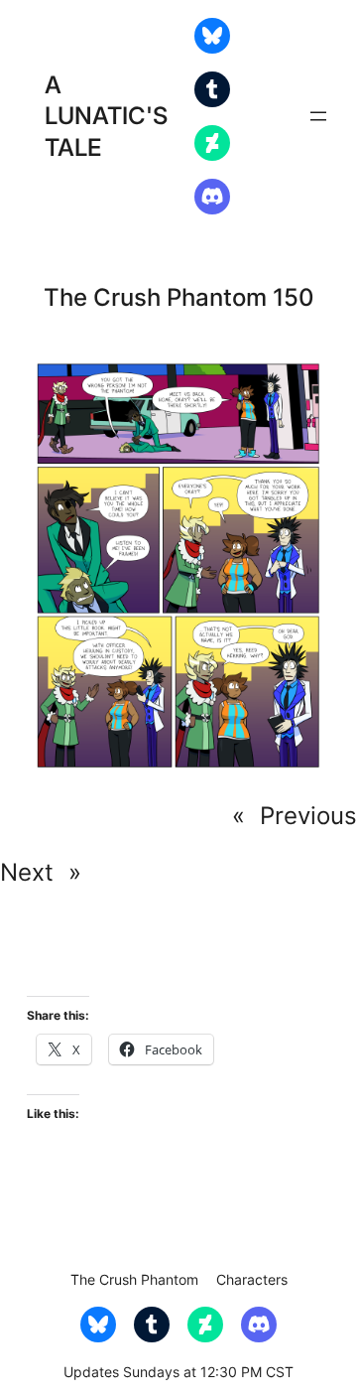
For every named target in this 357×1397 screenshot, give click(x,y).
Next (27, 872)
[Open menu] (318, 116)
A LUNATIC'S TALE (106, 115)
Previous (308, 815)
